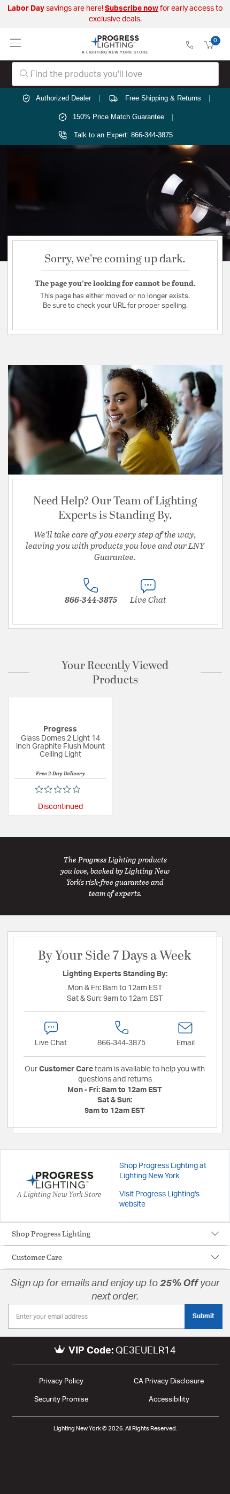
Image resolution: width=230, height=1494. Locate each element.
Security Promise (61, 1399)
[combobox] (115, 74)
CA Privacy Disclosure (169, 1381)
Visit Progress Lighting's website (159, 1199)
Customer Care (37, 1257)
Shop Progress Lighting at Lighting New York (162, 1171)
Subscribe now (131, 8)
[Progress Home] (114, 44)
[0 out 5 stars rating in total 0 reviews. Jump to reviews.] (60, 789)
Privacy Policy (61, 1381)
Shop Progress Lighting (51, 1233)
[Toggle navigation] (15, 44)
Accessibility (169, 1399)
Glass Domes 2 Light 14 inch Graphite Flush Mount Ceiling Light (60, 746)
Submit (203, 1316)
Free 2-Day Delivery (60, 773)
